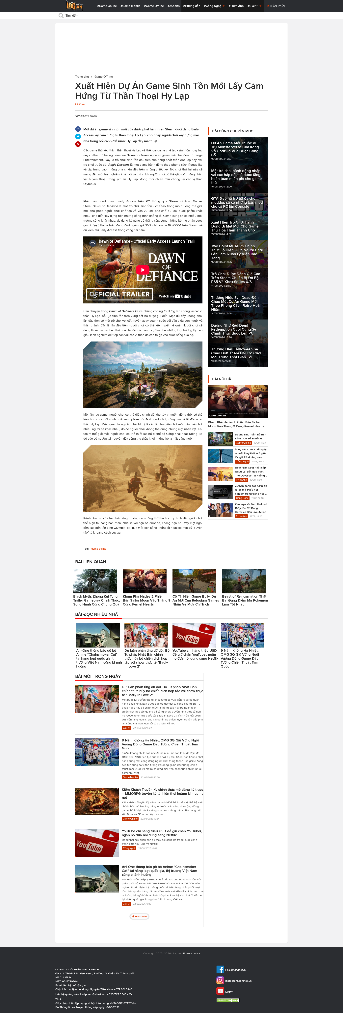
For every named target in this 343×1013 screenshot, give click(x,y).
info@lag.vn (80, 985)
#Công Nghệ (213, 6)
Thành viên (277, 5)
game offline (98, 548)
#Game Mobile (130, 6)
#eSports (174, 6)
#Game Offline (154, 6)
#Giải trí (253, 6)
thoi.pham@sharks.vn (93, 994)
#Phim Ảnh (236, 6)
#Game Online (107, 6)
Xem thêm (141, 916)
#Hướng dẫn (191, 6)
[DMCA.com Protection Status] (228, 1000)
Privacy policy (191, 953)
